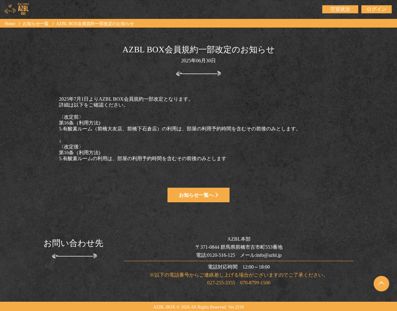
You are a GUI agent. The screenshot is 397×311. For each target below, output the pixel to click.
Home (10, 23)
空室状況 (340, 9)
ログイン (376, 9)
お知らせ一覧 (36, 23)
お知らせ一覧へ (197, 195)
